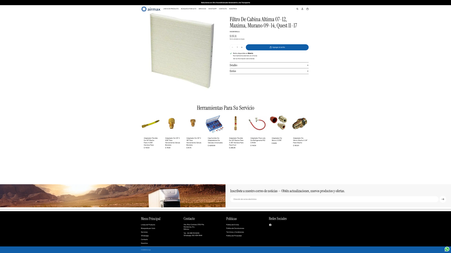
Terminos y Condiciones (235, 232)
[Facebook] (270, 224)
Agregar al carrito (278, 47)
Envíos (233, 71)
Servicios (144, 232)
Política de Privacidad (234, 236)
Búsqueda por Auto (148, 228)
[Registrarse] (442, 199)
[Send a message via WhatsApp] (447, 249)
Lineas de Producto (148, 225)
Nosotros (144, 243)
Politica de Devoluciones (235, 228)
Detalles (233, 65)
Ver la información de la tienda (243, 59)
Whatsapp (145, 236)
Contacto (144, 239)
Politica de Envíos (232, 225)
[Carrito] (307, 8)
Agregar (180, 130)
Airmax (148, 250)
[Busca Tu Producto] (297, 8)
